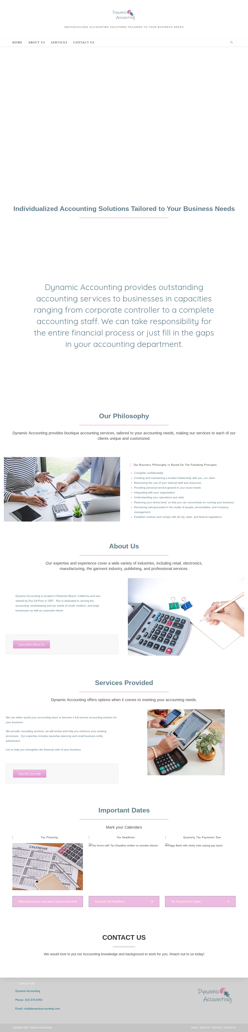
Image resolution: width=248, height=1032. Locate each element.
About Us (205, 1027)
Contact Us (230, 1027)
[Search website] (231, 43)
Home (194, 1027)
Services (216, 1027)
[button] (47, 901)
